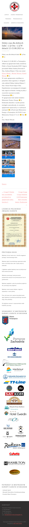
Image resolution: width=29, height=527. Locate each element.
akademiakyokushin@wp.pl (13, 514)
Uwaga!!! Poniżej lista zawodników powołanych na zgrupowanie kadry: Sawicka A (8, 197)
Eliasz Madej (6, 73)
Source (4, 184)
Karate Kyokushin (17, 22)
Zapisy (7, 14)
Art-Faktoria (17, 523)
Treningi (8, 18)
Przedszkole (17, 18)
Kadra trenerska (17, 14)
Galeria (6, 22)
